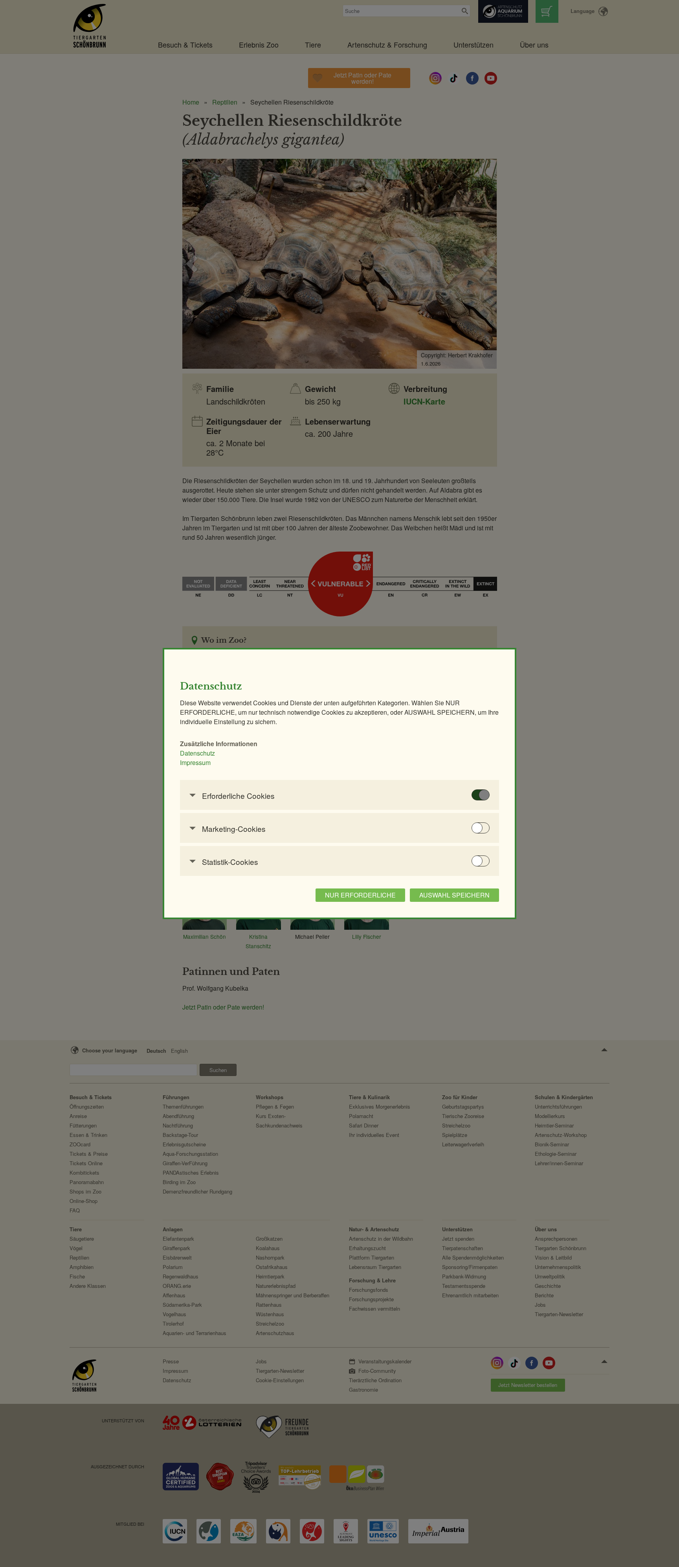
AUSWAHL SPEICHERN (454, 894)
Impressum (195, 762)
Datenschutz (197, 753)
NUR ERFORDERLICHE (360, 894)
